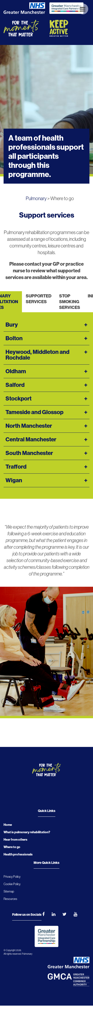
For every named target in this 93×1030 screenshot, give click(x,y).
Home (8, 825)
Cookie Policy (12, 884)
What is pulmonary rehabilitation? (27, 832)
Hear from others (15, 839)
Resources (10, 899)
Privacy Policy (12, 876)
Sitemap (9, 891)
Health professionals (18, 854)
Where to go (12, 847)
